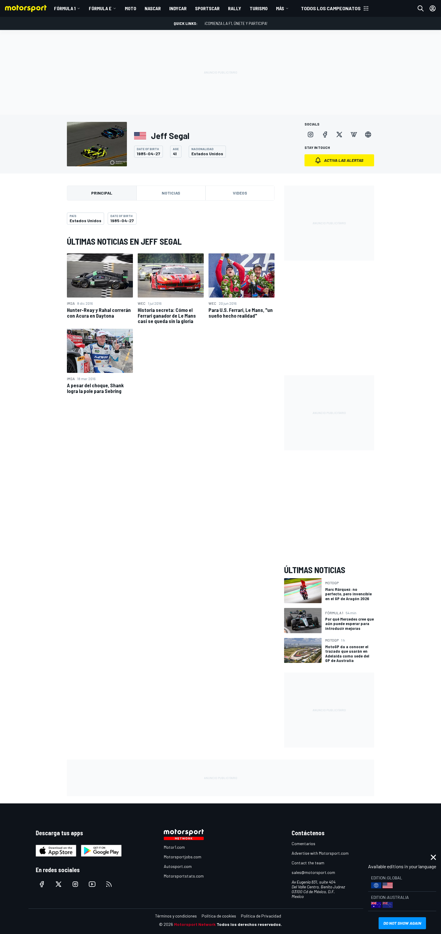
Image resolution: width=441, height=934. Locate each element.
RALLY (234, 8)
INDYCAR (178, 8)
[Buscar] (421, 8)
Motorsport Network (195, 924)
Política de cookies (219, 915)
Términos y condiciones (176, 915)
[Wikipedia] (354, 134)
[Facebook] (325, 134)
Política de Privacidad (261, 915)
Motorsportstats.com (184, 875)
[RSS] (109, 884)
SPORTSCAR (207, 8)
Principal (101, 192)
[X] (339, 134)
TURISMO (259, 8)
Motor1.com (174, 847)
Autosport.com (178, 866)
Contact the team (308, 862)
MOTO (130, 8)
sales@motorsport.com (313, 872)
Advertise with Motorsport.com (320, 853)
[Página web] (368, 134)
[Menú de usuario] (433, 8)
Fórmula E (100, 8)
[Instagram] (310, 134)
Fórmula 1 (65, 8)
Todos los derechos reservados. (249, 924)
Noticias (171, 192)
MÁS (280, 8)
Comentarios (303, 843)
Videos (240, 192)
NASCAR (153, 8)
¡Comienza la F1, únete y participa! (236, 23)
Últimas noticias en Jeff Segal (124, 241)
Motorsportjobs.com (182, 856)
